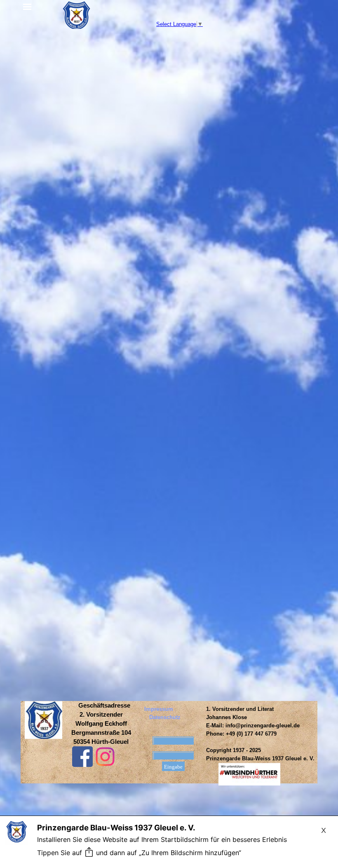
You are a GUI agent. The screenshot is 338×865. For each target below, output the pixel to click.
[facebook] (82, 756)
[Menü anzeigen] (28, 7)
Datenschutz (165, 717)
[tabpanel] (101, 723)
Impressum (158, 709)
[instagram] (105, 756)
